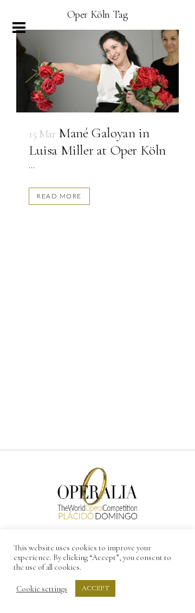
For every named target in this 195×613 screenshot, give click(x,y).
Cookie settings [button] (41, 589)
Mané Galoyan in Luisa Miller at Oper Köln (97, 141)
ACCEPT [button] (95, 588)
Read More (59, 196)
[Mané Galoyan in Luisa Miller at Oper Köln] (97, 71)
